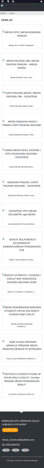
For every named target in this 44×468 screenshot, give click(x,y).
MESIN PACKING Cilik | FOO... (21, 78)
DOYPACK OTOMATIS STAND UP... (22, 394)
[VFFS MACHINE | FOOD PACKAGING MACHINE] (21, 34)
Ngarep (3, 13)
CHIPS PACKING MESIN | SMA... (22, 106)
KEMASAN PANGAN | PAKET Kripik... (22, 195)
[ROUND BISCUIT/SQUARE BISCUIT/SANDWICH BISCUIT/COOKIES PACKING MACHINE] (21, 244)
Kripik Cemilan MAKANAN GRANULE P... (22, 359)
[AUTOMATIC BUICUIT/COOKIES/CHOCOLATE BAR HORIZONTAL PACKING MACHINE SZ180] (21, 279)
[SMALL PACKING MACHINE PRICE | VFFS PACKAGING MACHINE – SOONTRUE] (21, 154)
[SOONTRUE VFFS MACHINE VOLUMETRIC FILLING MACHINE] (21, 213)
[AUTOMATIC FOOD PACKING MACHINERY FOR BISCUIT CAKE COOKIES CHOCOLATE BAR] (21, 311)
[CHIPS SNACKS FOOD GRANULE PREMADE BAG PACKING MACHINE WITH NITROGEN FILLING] (21, 345)
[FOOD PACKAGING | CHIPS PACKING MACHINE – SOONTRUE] (21, 184)
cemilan (12, 13)
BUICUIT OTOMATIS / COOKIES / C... (22, 292)
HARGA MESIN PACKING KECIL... (21, 167)
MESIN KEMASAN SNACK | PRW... (22, 135)
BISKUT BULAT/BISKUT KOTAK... (21, 260)
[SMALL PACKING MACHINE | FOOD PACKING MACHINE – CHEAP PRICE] (21, 64)
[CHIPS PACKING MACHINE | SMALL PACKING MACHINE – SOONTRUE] (21, 95)
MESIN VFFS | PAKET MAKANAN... (22, 45)
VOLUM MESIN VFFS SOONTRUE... (21, 224)
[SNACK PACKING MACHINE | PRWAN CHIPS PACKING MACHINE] (21, 123)
